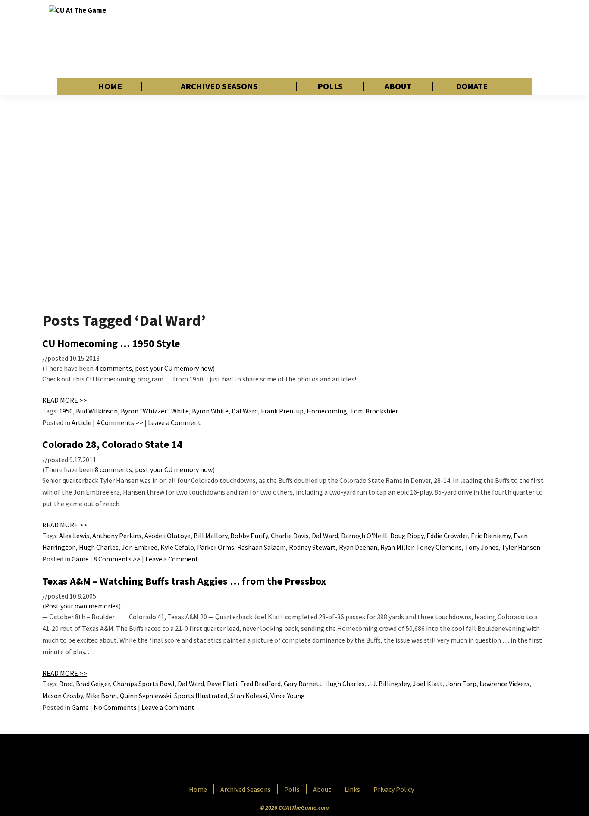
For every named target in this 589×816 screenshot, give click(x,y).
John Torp (461, 683)
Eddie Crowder (447, 535)
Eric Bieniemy (491, 535)
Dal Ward (245, 410)
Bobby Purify (249, 535)
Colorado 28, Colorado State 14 (112, 444)
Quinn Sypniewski (145, 695)
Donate (472, 86)
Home (110, 86)
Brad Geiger (93, 683)
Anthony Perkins (116, 535)
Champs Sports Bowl (144, 683)
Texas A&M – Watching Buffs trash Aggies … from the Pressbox (184, 581)
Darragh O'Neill (364, 535)
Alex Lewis (74, 535)
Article (81, 422)
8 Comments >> (117, 559)
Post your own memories (82, 606)
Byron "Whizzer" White (155, 410)
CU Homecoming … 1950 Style (111, 343)
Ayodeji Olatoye (167, 535)
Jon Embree (139, 547)
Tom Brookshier (374, 410)
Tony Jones (481, 547)
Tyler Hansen (520, 547)
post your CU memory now (174, 368)
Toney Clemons (439, 547)
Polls (330, 86)
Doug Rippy (406, 535)
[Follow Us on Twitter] (313, 760)
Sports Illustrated (200, 695)
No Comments (115, 707)
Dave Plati (222, 683)
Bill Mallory (210, 535)
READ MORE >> (64, 400)
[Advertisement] (383, 38)
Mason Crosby (62, 695)
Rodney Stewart (312, 547)
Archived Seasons (219, 86)
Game (80, 559)
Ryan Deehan (358, 547)
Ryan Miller (396, 547)
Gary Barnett (303, 683)
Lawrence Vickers (504, 683)
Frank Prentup (282, 410)
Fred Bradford (260, 683)
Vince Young (287, 695)
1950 (66, 410)
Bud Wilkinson (97, 410)
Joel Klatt (428, 683)
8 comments (113, 469)
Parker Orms (215, 547)
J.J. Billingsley (389, 683)
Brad (66, 683)
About (398, 86)
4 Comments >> (119, 422)
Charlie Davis (290, 535)
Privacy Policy (393, 789)
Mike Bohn (101, 695)
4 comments (113, 368)
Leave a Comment (174, 422)
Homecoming (327, 410)
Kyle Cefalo (177, 547)
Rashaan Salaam (261, 547)
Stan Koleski (248, 695)
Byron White (210, 410)
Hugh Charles (99, 547)
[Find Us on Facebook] (275, 760)
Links (352, 789)
